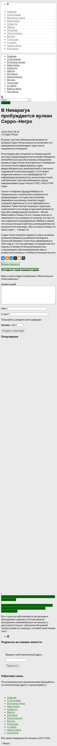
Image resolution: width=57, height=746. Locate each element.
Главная (12, 11)
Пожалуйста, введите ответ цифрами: (21, 319)
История (12, 30)
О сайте (12, 42)
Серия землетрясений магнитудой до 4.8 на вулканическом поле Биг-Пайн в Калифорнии (27, 608)
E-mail (5, 314)
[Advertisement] (28, 466)
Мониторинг (15, 33)
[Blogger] (19, 258)
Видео (11, 36)
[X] (15, 258)
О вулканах (14, 14)
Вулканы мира (16, 17)
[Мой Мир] (11, 258)
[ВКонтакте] (3, 258)
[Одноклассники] (7, 258)
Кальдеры (13, 21)
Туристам (12, 39)
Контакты (12, 48)
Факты (11, 27)
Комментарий (8, 284)
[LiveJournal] (23, 258)
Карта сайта (14, 45)
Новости (12, 24)
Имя (4, 308)
